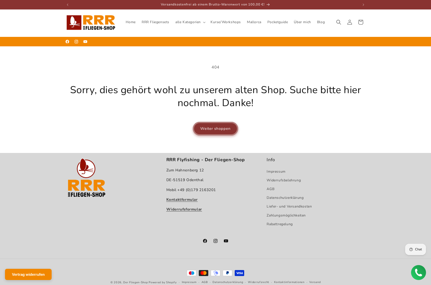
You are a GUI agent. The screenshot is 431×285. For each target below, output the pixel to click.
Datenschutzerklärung (285, 197)
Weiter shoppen (215, 128)
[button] (190, 22)
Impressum (276, 171)
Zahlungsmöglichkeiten (286, 215)
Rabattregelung (280, 223)
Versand (315, 282)
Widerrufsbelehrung (284, 180)
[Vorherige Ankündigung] (67, 4)
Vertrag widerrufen (28, 274)
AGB (270, 188)
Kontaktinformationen (289, 282)
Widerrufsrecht (258, 282)
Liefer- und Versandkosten (289, 206)
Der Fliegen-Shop (135, 282)
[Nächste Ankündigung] (363, 4)
